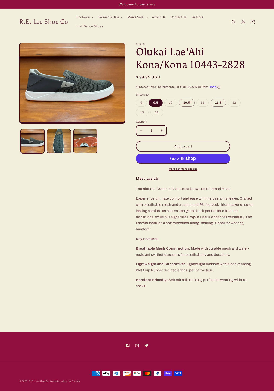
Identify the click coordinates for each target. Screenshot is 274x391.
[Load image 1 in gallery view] (32, 141)
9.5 (155, 102)
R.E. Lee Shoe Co (39, 381)
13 (144, 113)
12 (236, 104)
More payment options (183, 168)
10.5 (186, 102)
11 (205, 104)
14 (159, 113)
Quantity (141, 121)
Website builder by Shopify (65, 381)
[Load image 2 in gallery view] (59, 141)
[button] (85, 17)
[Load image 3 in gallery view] (85, 141)
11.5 (218, 102)
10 (173, 104)
